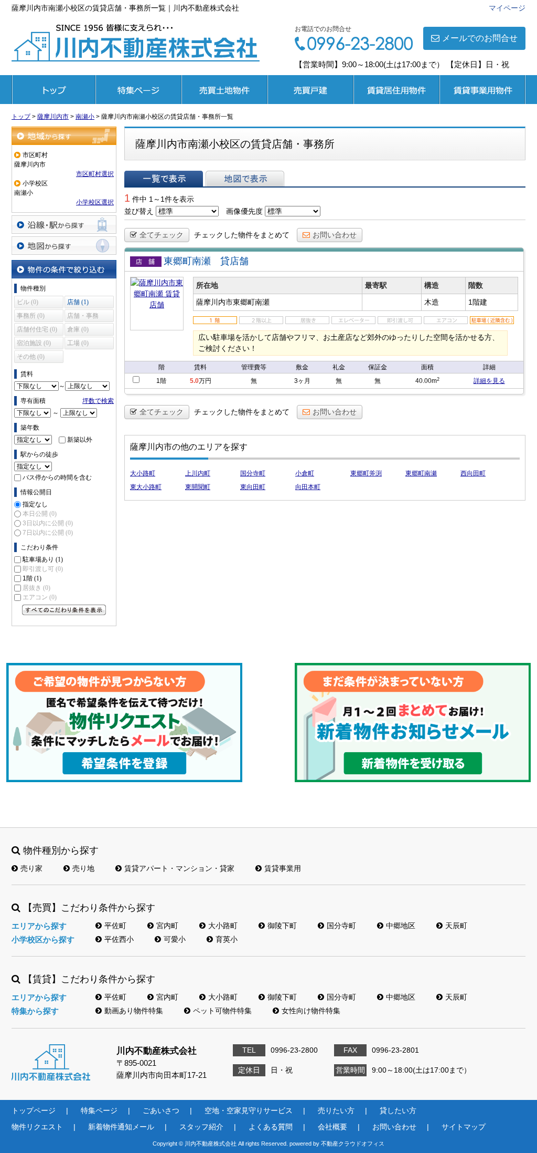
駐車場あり (43, 559)
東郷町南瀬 (421, 473)
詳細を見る (489, 381)
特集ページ (138, 89)
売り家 (31, 868)
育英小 (227, 939)
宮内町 (167, 925)
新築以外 (79, 439)
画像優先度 (244, 211)
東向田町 (252, 487)
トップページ (53, 89)
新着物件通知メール (121, 1127)
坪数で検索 (98, 400)
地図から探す (64, 245)
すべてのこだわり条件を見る (64, 610)
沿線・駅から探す (64, 224)
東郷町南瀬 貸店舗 (206, 261)
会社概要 (332, 1127)
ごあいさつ (161, 1110)
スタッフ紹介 (201, 1127)
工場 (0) (78, 343)
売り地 (83, 868)
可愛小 (175, 939)
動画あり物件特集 (133, 1010)
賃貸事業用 (482, 89)
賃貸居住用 (396, 89)
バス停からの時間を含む (57, 477)
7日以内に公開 (48, 532)
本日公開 (40, 513)
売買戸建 (310, 89)
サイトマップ (464, 1127)
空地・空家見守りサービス (249, 1110)
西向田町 (473, 473)
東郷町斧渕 (366, 473)
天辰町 (456, 925)
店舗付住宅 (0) (37, 329)
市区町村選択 (95, 174)
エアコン (40, 597)
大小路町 (142, 473)
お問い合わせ (335, 235)
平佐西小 (119, 939)
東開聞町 (197, 487)
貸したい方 (398, 1110)
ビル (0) (27, 302)
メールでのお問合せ (480, 38)
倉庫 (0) (78, 329)
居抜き (36, 587)
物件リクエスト (37, 1127)
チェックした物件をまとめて (241, 235)
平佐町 (115, 925)
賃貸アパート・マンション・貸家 (179, 868)
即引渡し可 (43, 569)
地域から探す (64, 136)
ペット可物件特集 (222, 1010)
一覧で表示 (163, 178)
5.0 (194, 381)
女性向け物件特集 (311, 1010)
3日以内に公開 (48, 523)
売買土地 (224, 89)
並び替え (139, 211)
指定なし (35, 504)
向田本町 (307, 487)
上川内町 (197, 473)
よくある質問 (271, 1127)
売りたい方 (336, 1110)
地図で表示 (245, 178)
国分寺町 (252, 473)
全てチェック (161, 235)
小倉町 (304, 473)
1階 (32, 578)
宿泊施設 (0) (34, 343)
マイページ (507, 8)
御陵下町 (282, 925)
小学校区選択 (95, 202)
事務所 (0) (31, 315)
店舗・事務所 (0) (83, 317)
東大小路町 (146, 487)
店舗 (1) (78, 302)
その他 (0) (31, 356)
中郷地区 (400, 925)
